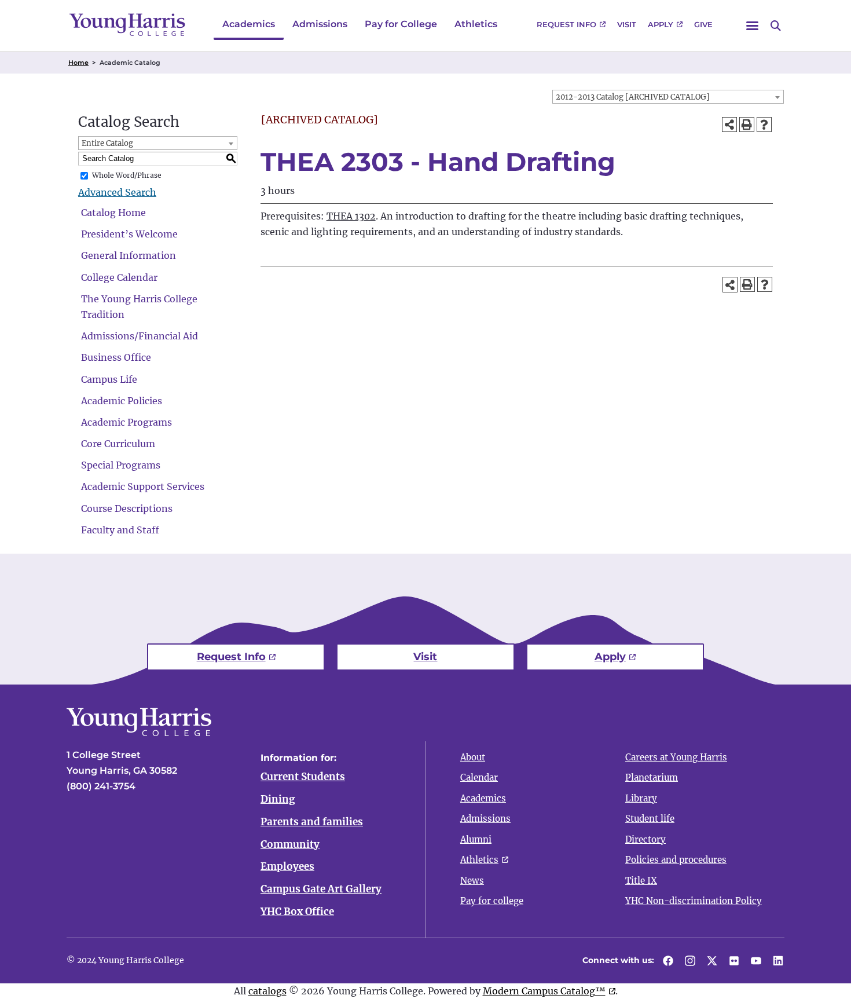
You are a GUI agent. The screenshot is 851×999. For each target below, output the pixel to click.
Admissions (319, 24)
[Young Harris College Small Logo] (127, 24)
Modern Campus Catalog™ (544, 991)
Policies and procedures (676, 859)
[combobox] (668, 97)
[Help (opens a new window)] (764, 124)
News (472, 880)
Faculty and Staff (120, 530)
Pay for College (401, 24)
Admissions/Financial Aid (139, 336)
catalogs (267, 991)
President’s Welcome (129, 234)
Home (78, 62)
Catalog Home (113, 212)
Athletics (475, 24)
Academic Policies (121, 401)
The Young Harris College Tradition (139, 306)
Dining (278, 799)
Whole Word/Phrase (127, 175)
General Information (128, 255)
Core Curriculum (118, 443)
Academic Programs (126, 422)
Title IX (641, 880)
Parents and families (312, 821)
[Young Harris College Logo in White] (139, 732)
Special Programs (120, 465)
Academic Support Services (142, 486)
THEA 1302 (351, 216)
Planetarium (651, 777)
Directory (645, 839)
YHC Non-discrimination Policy (693, 900)
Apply (660, 24)
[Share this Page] (729, 124)
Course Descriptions (127, 508)
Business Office (116, 357)
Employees (287, 866)
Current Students (303, 776)
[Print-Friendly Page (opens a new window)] (746, 124)
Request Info (566, 24)
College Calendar (119, 277)
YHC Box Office (297, 911)
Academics (248, 24)
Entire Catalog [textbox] (107, 143)
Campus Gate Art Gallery (321, 889)
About (472, 757)
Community (290, 844)
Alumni (475, 839)
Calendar (479, 777)
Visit (626, 24)
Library (641, 798)
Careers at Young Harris (676, 757)
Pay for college (491, 900)
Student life (649, 818)
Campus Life (109, 379)
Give (703, 24)
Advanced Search (117, 192)
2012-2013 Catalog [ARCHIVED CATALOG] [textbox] (633, 97)
